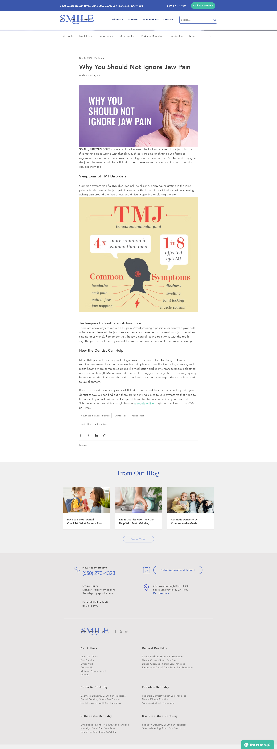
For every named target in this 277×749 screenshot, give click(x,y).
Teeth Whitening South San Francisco (163, 728)
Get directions (161, 593)
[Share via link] (104, 435)
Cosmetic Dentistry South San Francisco (103, 695)
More (192, 35)
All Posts (68, 35)
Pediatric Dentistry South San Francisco (164, 695)
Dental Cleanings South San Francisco (163, 663)
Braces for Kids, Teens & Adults (98, 731)
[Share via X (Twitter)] (88, 435)
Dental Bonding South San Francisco (101, 699)
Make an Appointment (93, 670)
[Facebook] (115, 631)
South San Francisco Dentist (95, 415)
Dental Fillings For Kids (155, 699)
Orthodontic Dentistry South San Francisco (104, 724)
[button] (203, 5)
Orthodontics (127, 35)
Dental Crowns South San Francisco (100, 702)
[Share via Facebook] (80, 435)
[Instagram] (126, 631)
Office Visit (86, 663)
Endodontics (106, 35)
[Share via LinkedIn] (96, 435)
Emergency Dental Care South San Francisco (167, 667)
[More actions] (196, 58)
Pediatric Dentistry (151, 35)
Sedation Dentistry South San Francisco (164, 724)
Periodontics (175, 35)
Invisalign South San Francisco (97, 728)
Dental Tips (85, 35)
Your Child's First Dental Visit (158, 702)
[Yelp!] (121, 631)
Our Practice (87, 660)
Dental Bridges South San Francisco (162, 656)
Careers (84, 674)
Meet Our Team (89, 656)
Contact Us (86, 667)
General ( (87, 602)
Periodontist (138, 415)
